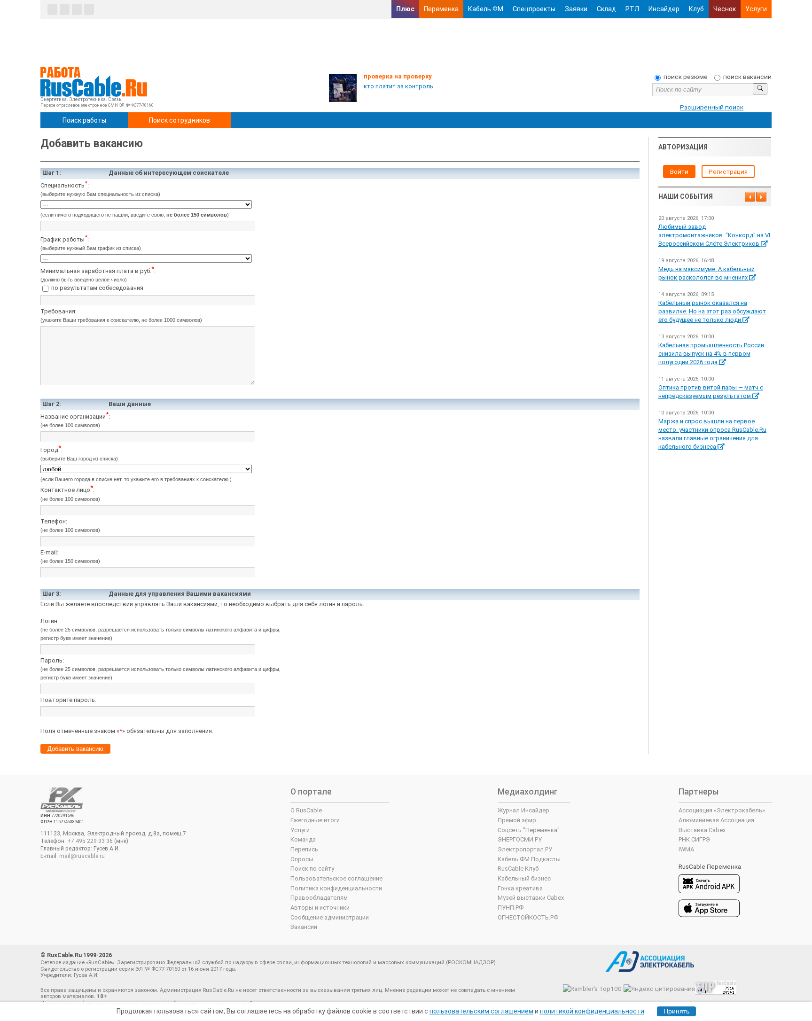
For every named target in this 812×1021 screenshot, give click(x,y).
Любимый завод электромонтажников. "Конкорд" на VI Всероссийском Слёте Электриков (714, 235)
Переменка (441, 9)
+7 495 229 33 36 (90, 841)
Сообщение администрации (329, 917)
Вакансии (303, 926)
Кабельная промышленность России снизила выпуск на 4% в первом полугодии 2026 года (711, 354)
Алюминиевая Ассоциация (716, 820)
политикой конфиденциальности (592, 1011)
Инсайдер (663, 9)
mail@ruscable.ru (82, 856)
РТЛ (632, 9)
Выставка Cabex (702, 830)
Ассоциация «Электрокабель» (722, 810)
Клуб (696, 9)
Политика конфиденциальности (336, 888)
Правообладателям (319, 897)
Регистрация (728, 171)
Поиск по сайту (312, 868)
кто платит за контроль (398, 86)
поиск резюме (686, 76)
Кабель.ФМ (485, 9)
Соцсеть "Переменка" (529, 830)
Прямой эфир (517, 820)
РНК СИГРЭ (694, 839)
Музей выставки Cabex (531, 897)
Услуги (756, 9)
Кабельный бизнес (524, 878)
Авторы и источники (320, 907)
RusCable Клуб (518, 868)
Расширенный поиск (711, 107)
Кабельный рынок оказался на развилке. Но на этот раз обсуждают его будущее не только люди (712, 311)
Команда (303, 839)
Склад (606, 9)
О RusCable (306, 810)
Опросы (301, 859)
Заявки (576, 9)
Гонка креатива (520, 888)
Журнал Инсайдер (523, 810)
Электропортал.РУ (525, 849)
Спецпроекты (534, 9)
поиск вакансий (747, 76)
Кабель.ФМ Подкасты (529, 859)
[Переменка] (89, 9)
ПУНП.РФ (510, 907)
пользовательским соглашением (481, 1011)
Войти (679, 171)
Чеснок (724, 9)
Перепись (304, 849)
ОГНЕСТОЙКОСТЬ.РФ (528, 917)
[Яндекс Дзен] (77, 9)
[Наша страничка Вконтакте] (52, 9)
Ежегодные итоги (315, 820)
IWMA (686, 849)
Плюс (405, 9)
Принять (676, 1011)
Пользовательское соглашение (336, 878)
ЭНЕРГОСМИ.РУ (520, 839)
